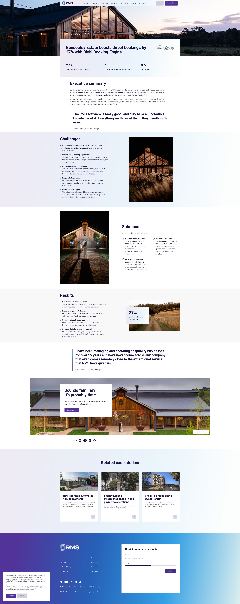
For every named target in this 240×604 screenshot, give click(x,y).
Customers (104, 3)
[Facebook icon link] (94, 440)
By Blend (99, 592)
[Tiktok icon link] (80, 582)
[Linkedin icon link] (80, 440)
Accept (11, 596)
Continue (171, 571)
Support (93, 562)
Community (124, 3)
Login (159, 3)
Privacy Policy (90, 592)
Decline (22, 596)
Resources (94, 558)
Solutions (63, 571)
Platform (63, 558)
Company (94, 567)
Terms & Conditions (76, 592)
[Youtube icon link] (85, 440)
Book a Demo (71, 410)
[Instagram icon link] (90, 440)
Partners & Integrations (67, 567)
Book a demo (171, 3)
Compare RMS (95, 571)
